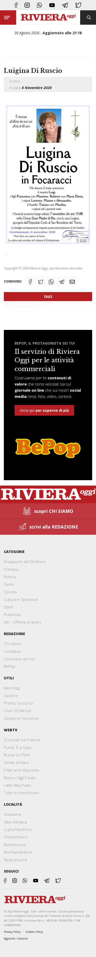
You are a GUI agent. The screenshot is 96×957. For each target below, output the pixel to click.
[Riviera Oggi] (48, 17)
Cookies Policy (34, 932)
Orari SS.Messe (17, 710)
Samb (9, 584)
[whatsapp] (39, 5)
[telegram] (65, 5)
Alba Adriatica (15, 821)
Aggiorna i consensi (16, 938)
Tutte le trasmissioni (21, 792)
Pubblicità (12, 614)
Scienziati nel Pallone (22, 739)
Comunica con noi (19, 658)
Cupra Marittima (17, 829)
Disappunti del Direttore (25, 561)
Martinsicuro (15, 844)
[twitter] (78, 5)
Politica (10, 576)
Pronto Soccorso (18, 703)
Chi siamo (12, 643)
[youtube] (52, 5)
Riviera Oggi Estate (20, 777)
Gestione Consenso (21, 718)
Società (10, 591)
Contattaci (12, 651)
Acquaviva (12, 814)
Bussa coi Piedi (17, 754)
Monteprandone (18, 852)
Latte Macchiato (17, 785)
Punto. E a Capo (17, 747)
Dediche (11, 695)
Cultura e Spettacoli (21, 599)
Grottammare (16, 836)
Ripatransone (15, 859)
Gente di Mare (16, 762)
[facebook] (16, 5)
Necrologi (12, 687)
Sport (9, 606)
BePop (9, 666)
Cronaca (11, 569)
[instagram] (27, 5)
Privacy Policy (12, 932)
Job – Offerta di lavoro (22, 622)
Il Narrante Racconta (21, 769)
